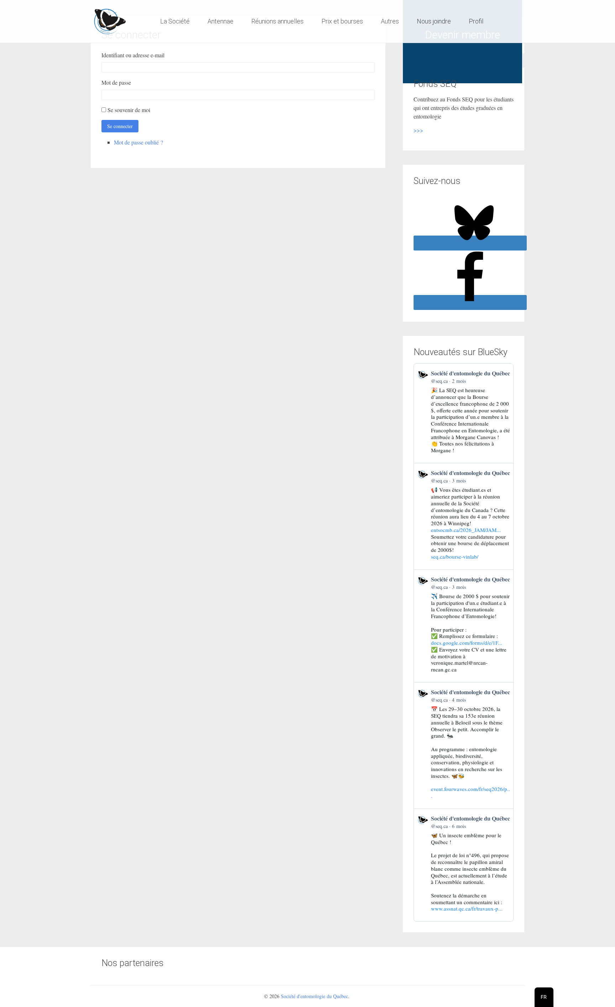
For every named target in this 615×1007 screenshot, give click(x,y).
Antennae (220, 21)
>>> (418, 130)
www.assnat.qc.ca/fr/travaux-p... (467, 908)
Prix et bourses (342, 21)
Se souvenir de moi (128, 110)
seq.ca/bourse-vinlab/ (454, 556)
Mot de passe (116, 82)
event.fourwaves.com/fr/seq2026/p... (470, 792)
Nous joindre (434, 21)
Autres (390, 21)
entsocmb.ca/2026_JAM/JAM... (466, 529)
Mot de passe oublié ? (138, 142)
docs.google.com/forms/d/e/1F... (466, 642)
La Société (175, 21)
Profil (476, 21)
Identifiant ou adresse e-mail (132, 55)
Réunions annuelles (277, 21)
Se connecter (120, 126)
